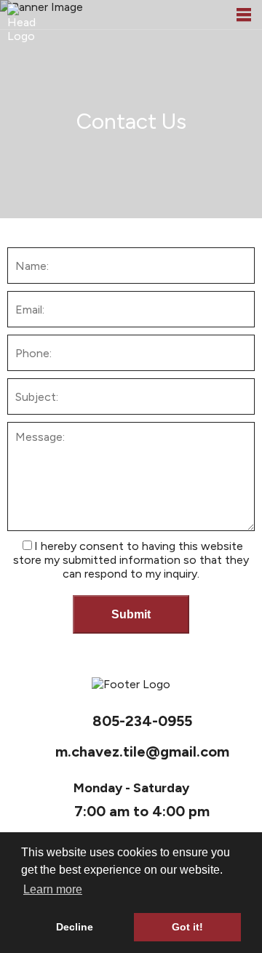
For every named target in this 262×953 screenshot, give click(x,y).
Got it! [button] (187, 927)
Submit (131, 614)
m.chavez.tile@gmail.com (142, 751)
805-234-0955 (142, 721)
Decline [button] (74, 927)
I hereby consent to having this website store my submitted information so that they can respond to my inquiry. (131, 560)
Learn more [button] (52, 889)
